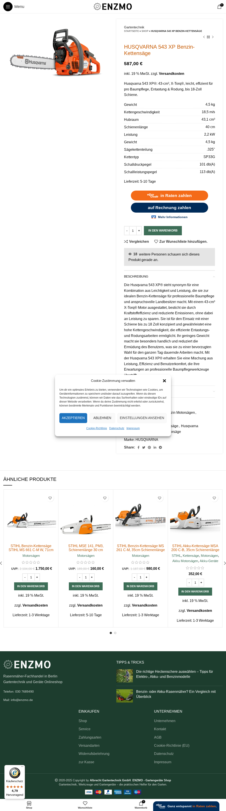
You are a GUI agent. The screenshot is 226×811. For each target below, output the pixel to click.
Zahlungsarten (90, 737)
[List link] (56, 691)
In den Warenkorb (162, 230)
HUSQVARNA (147, 439)
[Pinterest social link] (149, 447)
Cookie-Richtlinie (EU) (171, 745)
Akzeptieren (73, 418)
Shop (144, 31)
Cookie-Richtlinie (96, 428)
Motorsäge (172, 432)
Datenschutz (116, 428)
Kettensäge (191, 555)
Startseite (131, 31)
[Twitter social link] (144, 447)
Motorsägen (31, 555)
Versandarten (89, 745)
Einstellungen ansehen (142, 418)
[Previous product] (204, 37)
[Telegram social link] (160, 447)
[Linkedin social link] (155, 447)
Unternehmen (164, 721)
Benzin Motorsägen (179, 412)
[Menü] (22, 767)
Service (84, 729)
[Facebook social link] (138, 447)
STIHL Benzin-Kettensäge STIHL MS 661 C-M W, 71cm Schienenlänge (31, 550)
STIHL (176, 555)
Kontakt (160, 729)
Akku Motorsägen (185, 561)
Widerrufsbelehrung (94, 754)
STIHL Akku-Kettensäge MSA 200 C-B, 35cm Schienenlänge (195, 548)
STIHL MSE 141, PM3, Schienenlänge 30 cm (86, 548)
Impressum (133, 428)
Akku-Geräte (209, 561)
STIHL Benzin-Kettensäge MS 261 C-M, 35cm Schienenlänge (140, 548)
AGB (158, 737)
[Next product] (213, 37)
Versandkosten (171, 73)
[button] (164, 381)
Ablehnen (102, 418)
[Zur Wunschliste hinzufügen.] (50, 498)
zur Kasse (86, 762)
